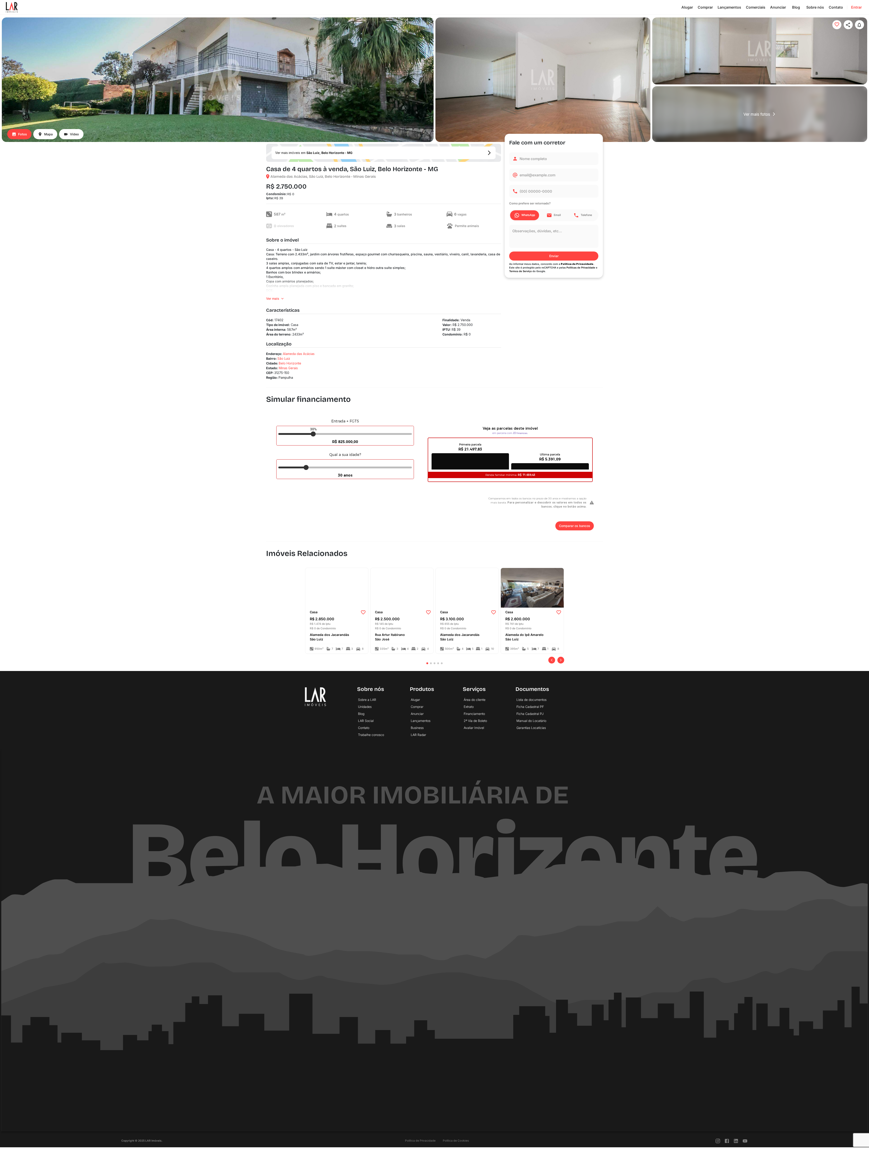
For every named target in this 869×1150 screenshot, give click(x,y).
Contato (836, 7)
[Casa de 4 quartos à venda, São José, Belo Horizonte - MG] (401, 587)
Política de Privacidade (420, 1140)
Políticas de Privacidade (580, 267)
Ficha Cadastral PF (530, 707)
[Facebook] (727, 1140)
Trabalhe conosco (371, 735)
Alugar (687, 7)
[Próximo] (561, 660)
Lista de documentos (531, 700)
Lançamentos (729, 7)
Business (417, 728)
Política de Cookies (456, 1140)
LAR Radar (418, 735)
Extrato (469, 707)
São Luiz (283, 358)
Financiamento (474, 714)
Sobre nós (815, 7)
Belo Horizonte (290, 363)
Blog (796, 7)
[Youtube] (745, 1140)
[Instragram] (718, 1140)
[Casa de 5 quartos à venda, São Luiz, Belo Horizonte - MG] (467, 587)
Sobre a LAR (367, 700)
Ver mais (272, 298)
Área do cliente (474, 700)
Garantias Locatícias (531, 728)
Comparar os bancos (574, 526)
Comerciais (755, 7)
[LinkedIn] (736, 1140)
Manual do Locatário (531, 721)
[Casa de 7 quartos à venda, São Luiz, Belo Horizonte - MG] (336, 587)
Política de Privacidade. (577, 264)
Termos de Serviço (520, 271)
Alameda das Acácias (299, 354)
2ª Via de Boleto (475, 721)
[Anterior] (552, 660)
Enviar (554, 256)
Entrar (856, 7)
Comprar (705, 7)
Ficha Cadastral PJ (530, 714)
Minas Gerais (288, 368)
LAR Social (366, 721)
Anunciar (778, 7)
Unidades (365, 707)
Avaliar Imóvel (474, 728)
